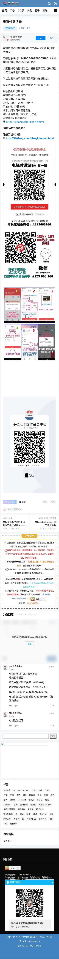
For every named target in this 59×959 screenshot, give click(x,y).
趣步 (51, 814)
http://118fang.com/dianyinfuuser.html (30, 138)
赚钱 (35, 814)
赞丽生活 (43, 814)
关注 (41, 38)
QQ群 (21, 10)
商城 (45, 10)
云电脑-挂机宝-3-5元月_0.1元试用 (37, 937)
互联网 (47, 790)
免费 (18, 795)
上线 (34, 790)
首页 (4, 10)
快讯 (29, 10)
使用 (12, 795)
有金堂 (39, 800)
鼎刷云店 (13, 823)
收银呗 (13, 800)
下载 (40, 790)
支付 (5, 800)
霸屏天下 (42, 819)
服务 (47, 800)
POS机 (26, 790)
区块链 (32, 795)
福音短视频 (8, 814)
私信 (52, 38)
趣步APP (7, 819)
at (14, 790)
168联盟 (6, 790)
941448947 (23, 569)
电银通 (30, 809)
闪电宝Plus (31, 819)
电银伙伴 (21, 809)
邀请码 (16, 819)
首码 (5, 823)
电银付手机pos (45, 804)
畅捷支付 (40, 809)
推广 (52, 795)
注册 (15, 804)
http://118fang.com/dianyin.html (25, 121)
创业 (25, 795)
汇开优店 (7, 804)
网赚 (28, 814)
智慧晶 (31, 800)
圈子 (37, 10)
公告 (12, 10)
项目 (51, 819)
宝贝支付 (7, 840)
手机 (46, 795)
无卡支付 (22, 800)
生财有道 (24, 804)
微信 (39, 795)
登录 (29, 644)
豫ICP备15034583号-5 (30, 941)
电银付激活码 (9, 809)
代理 (5, 795)
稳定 (22, 814)
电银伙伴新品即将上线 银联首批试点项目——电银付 (14, 525)
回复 (52, 705)
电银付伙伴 (10, 28)
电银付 (33, 804)
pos (19, 790)
